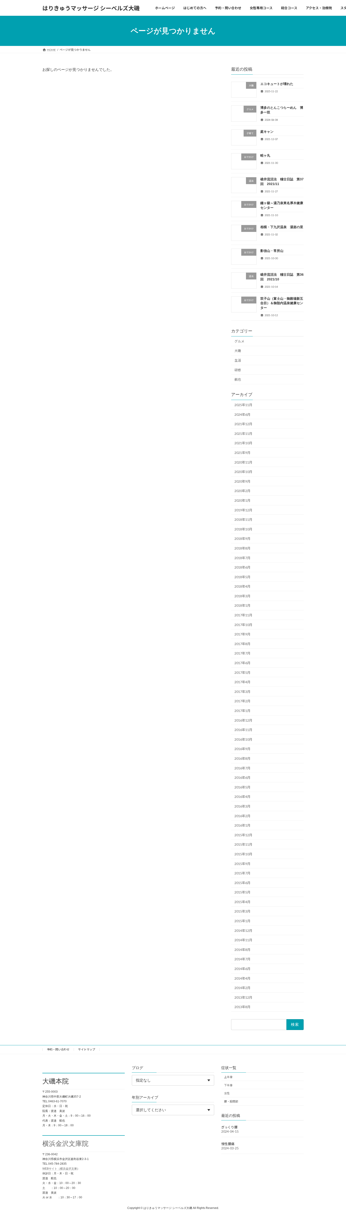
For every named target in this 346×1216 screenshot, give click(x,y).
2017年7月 (242, 653)
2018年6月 (242, 567)
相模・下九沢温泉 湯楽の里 (281, 227)
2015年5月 (242, 892)
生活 (237, 360)
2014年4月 (242, 978)
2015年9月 (242, 864)
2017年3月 (242, 692)
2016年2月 (242, 816)
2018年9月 (242, 539)
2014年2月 (242, 988)
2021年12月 (243, 424)
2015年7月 (242, 873)
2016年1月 (242, 825)
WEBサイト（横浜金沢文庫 (59, 1168)
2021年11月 (243, 434)
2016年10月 (243, 739)
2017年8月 (242, 644)
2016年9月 (242, 749)
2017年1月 (242, 711)
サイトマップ (86, 1049)
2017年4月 (242, 682)
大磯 (237, 351)
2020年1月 (242, 500)
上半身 (228, 1077)
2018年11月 (243, 519)
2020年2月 (242, 491)
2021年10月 (243, 443)
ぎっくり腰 (229, 1127)
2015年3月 (242, 911)
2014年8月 (242, 950)
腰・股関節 (231, 1101)
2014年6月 (242, 969)
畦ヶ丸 (265, 155)
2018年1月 (242, 606)
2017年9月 (242, 634)
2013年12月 (243, 997)
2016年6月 (242, 778)
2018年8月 (242, 548)
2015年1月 (242, 921)
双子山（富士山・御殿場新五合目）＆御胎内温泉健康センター (281, 303)
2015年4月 (242, 902)
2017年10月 (243, 625)
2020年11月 (243, 462)
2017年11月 (243, 615)
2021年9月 (242, 453)
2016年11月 (243, 730)
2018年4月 (242, 586)
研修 (237, 370)
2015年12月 (243, 835)
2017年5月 (242, 673)
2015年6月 (242, 883)
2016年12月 (243, 720)
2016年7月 (242, 768)
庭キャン (267, 131)
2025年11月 (243, 405)
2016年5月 (242, 787)
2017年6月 (242, 663)
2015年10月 (243, 854)
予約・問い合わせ (58, 1049)
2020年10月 (243, 472)
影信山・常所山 (271, 251)
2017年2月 (242, 701)
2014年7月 (242, 959)
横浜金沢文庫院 (65, 1143)
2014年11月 (243, 940)
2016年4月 (242, 797)
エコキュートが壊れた (276, 84)
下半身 (228, 1085)
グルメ (239, 341)
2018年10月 (243, 529)
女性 (227, 1093)
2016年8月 (242, 758)
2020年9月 (242, 481)
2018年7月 (242, 558)
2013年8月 (242, 1007)
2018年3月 (242, 596)
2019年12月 (243, 510)
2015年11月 (243, 845)
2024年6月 (242, 414)
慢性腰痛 (227, 1144)
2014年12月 (243, 931)
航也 (237, 379)
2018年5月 (242, 577)
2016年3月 (242, 806)
